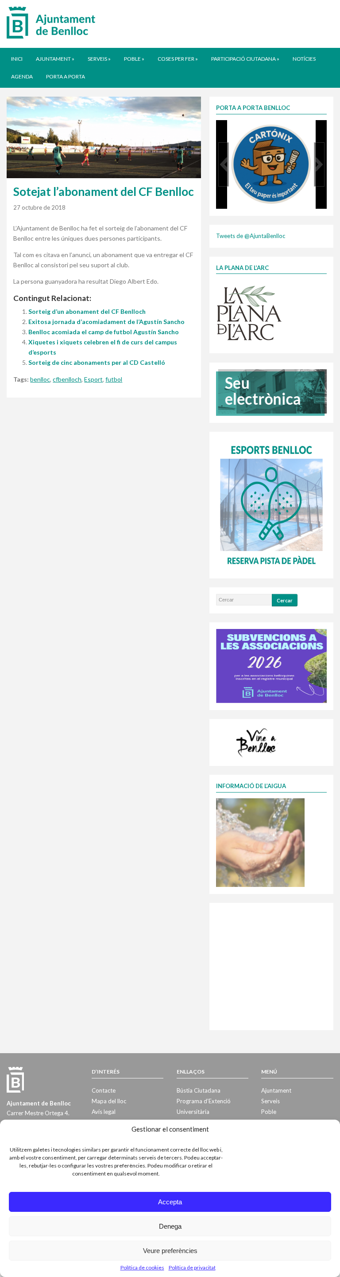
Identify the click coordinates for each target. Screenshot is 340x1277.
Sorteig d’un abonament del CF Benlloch (87, 311)
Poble (134, 58)
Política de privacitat (192, 1267)
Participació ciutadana (245, 58)
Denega (170, 1226)
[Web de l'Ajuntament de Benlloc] (51, 22)
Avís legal (104, 1111)
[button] (223, 164)
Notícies (304, 58)
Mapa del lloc (109, 1101)
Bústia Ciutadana (198, 1090)
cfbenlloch (67, 379)
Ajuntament (55, 58)
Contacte (104, 1090)
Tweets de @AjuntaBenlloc (250, 235)
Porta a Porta (65, 76)
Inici (17, 58)
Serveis (99, 58)
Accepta (170, 1202)
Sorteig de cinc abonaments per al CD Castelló (96, 362)
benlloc (40, 379)
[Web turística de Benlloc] (257, 741)
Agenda (22, 76)
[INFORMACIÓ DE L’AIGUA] (260, 841)
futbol (113, 379)
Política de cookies (142, 1267)
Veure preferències (170, 1250)
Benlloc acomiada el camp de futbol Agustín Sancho (103, 332)
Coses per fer (178, 58)
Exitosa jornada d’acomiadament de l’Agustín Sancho (106, 321)
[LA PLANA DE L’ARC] (249, 312)
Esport (93, 379)
